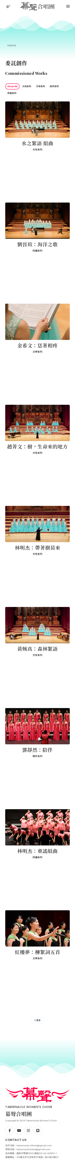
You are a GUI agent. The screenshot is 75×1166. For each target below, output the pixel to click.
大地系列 (26, 86)
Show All (12, 86)
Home (12, 45)
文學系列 (40, 86)
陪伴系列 (54, 86)
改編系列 (11, 93)
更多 (38, 1020)
